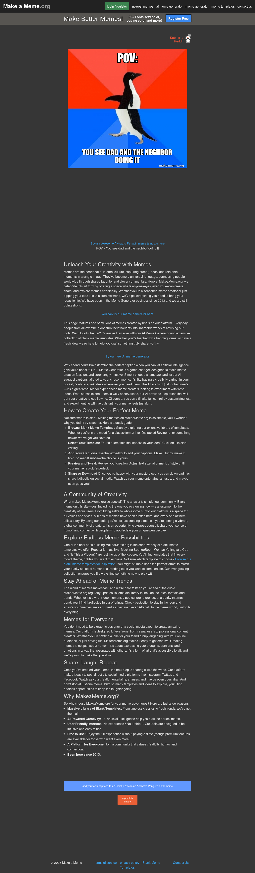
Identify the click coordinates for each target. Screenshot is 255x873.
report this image (127, 799)
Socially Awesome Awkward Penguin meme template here (128, 243)
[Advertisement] (31, 109)
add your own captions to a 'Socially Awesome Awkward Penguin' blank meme (127, 786)
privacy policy (129, 862)
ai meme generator (169, 6)
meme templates (223, 6)
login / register (117, 6)
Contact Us (181, 862)
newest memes (142, 6)
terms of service (106, 862)
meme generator (197, 6)
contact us (244, 6)
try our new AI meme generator (127, 356)
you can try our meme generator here (127, 314)
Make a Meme (26, 6)
